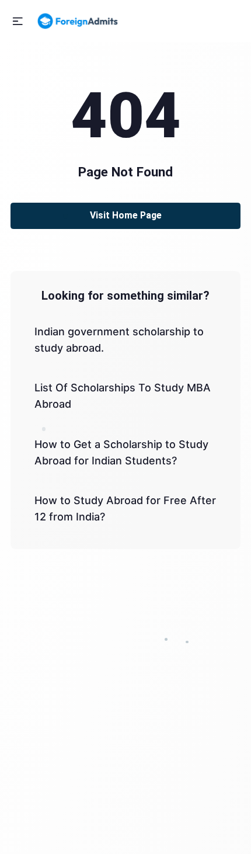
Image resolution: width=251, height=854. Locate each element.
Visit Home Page (126, 215)
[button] (18, 21)
